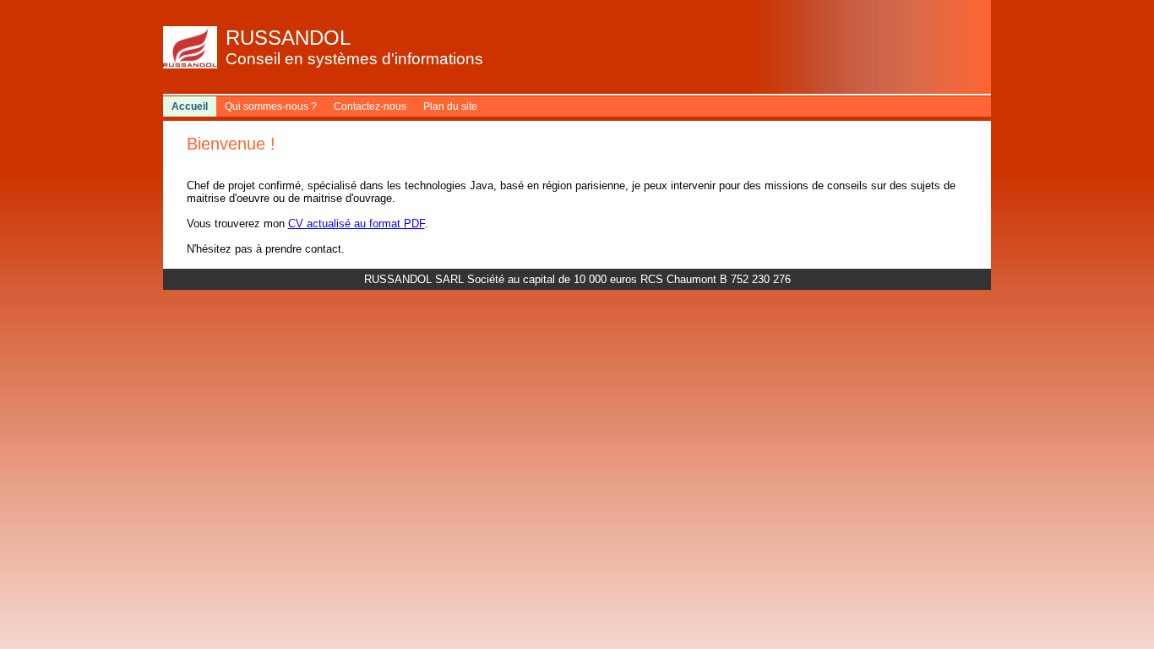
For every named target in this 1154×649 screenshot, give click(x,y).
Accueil (189, 106)
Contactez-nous (370, 106)
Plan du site (450, 106)
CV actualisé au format (356, 223)
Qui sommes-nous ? (271, 106)
